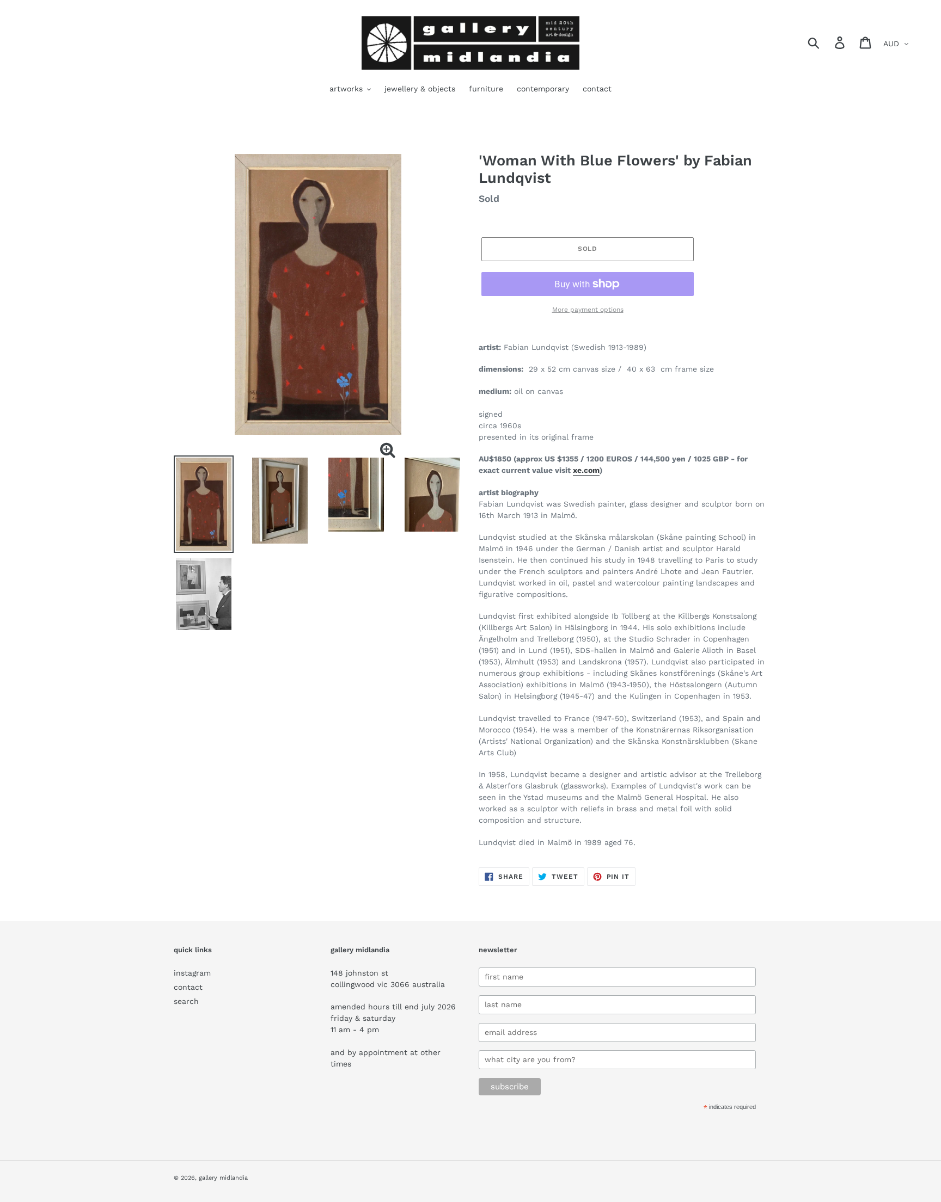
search (186, 1001)
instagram (192, 973)
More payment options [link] (588, 309)
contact (188, 987)
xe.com (586, 470)
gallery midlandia (223, 1177)
